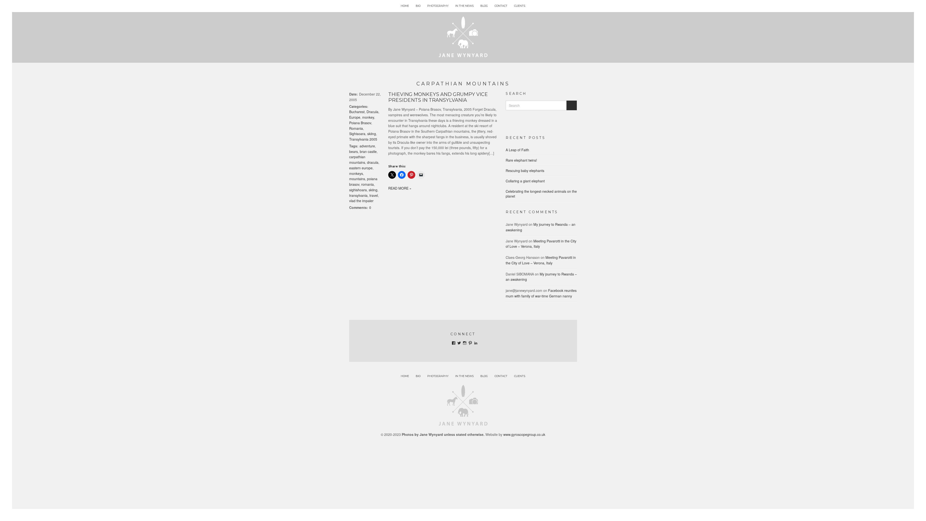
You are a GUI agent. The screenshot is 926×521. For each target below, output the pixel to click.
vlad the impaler (361, 200)
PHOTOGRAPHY (438, 5)
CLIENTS (519, 5)
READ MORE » (399, 188)
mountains (357, 178)
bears (353, 151)
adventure (367, 146)
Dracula (372, 111)
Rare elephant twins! (521, 160)
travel (373, 195)
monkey (368, 117)
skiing (371, 133)
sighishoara (358, 189)
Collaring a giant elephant (525, 180)
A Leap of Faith (517, 149)
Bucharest (357, 111)
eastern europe (361, 167)
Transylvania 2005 (363, 139)
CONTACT (501, 5)
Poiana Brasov (360, 122)
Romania (356, 128)
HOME (405, 5)
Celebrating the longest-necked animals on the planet (541, 194)
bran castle (368, 151)
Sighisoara (357, 133)
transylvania (358, 195)
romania (367, 184)
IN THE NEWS (464, 5)
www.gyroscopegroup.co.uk (524, 434)
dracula (372, 162)
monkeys (356, 173)
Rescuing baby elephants (525, 170)
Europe (354, 117)
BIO (418, 5)
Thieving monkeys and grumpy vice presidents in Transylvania (438, 97)
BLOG (484, 5)
